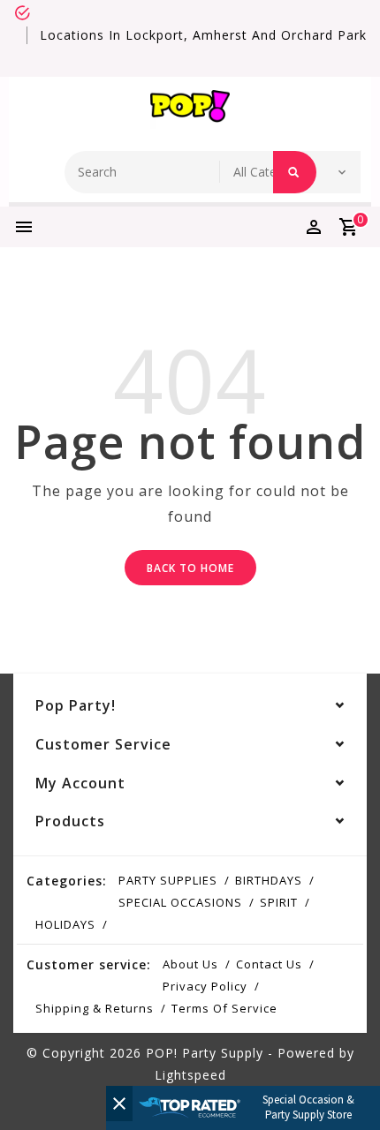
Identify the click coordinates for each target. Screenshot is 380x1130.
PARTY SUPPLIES (167, 880)
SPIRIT (279, 902)
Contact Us (269, 964)
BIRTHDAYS (268, 880)
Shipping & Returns (94, 1008)
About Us (190, 964)
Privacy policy (205, 986)
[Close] (119, 1103)
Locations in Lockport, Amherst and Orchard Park (203, 34)
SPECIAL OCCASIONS (180, 902)
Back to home (190, 568)
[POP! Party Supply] (190, 109)
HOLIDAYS (65, 924)
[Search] (294, 172)
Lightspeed (190, 1074)
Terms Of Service (224, 1008)
